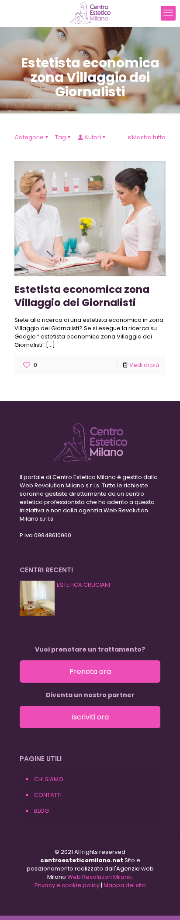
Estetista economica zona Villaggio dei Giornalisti (81, 296)
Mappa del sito (125, 885)
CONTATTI (48, 795)
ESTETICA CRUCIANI (83, 585)
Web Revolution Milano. (100, 877)
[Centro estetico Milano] (90, 13)
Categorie (29, 137)
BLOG (41, 811)
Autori (92, 137)
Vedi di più (144, 365)
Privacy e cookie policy (67, 885)
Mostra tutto (149, 137)
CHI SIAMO (48, 779)
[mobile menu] (168, 13)
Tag (60, 137)
